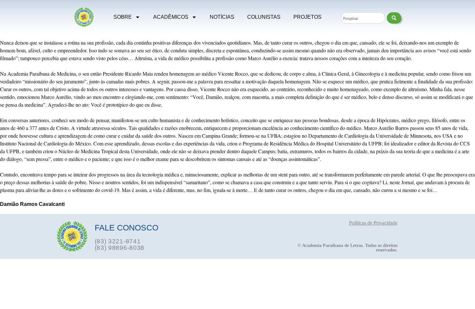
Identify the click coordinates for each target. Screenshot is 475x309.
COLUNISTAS (263, 17)
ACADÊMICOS (170, 17)
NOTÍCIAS (222, 17)
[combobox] (363, 18)
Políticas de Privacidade (373, 223)
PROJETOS (307, 17)
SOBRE (122, 17)
